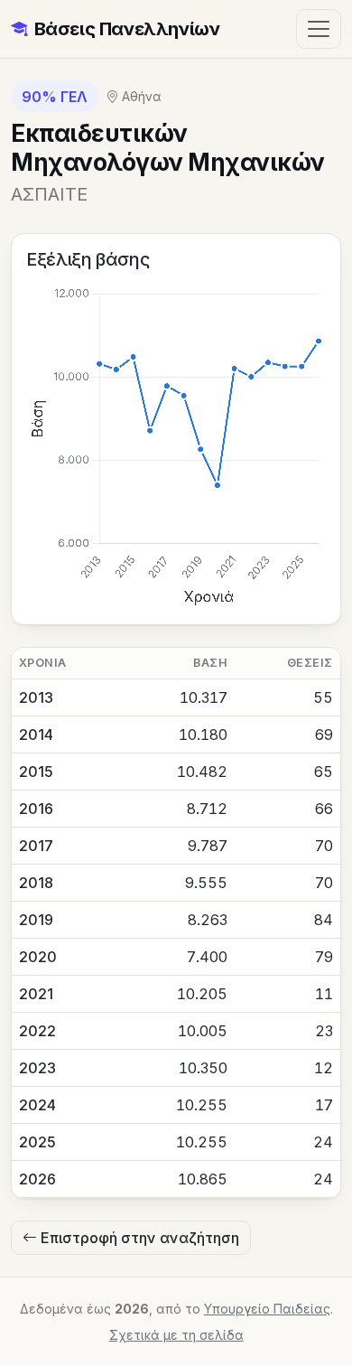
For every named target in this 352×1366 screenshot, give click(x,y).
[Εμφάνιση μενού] (318, 28)
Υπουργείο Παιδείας (267, 1308)
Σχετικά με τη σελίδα (176, 1335)
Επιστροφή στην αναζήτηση (138, 1238)
